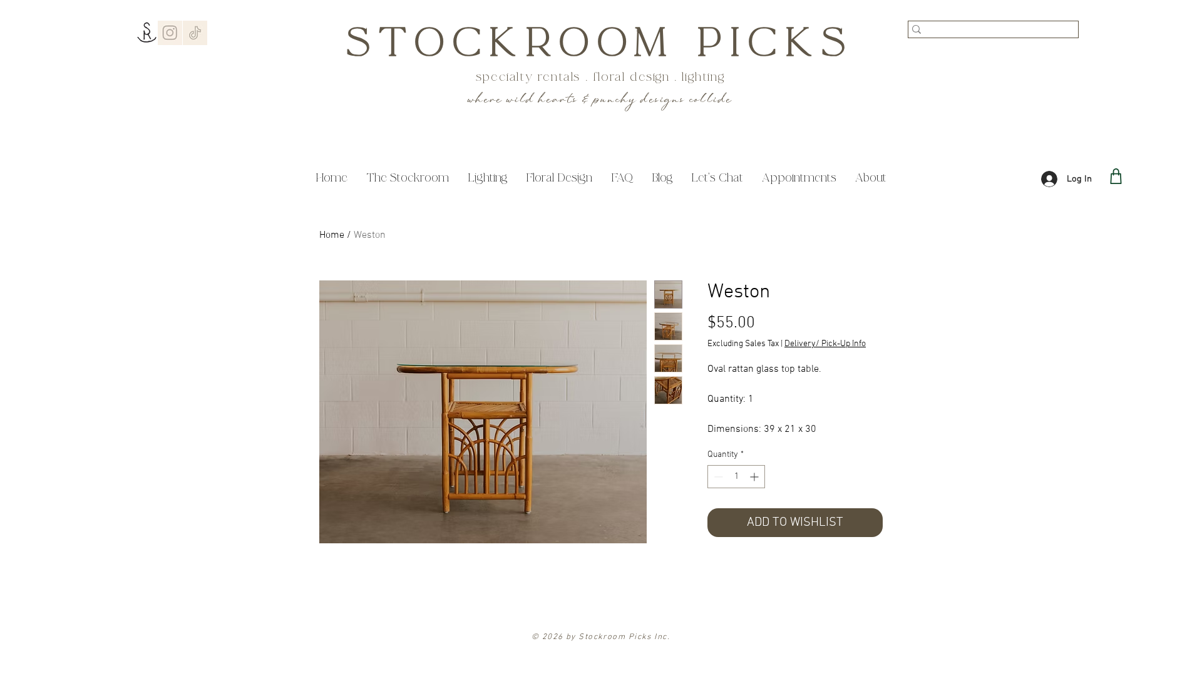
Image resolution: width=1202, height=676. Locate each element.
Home (331, 235)
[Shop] (1116, 176)
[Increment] (755, 477)
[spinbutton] (736, 477)
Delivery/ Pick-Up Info (825, 344)
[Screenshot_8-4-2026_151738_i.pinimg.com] (170, 33)
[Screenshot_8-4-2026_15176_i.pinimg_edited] (195, 33)
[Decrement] (717, 477)
